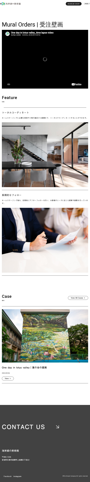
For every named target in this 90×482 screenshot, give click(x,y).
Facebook (8, 476)
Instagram (17, 476)
